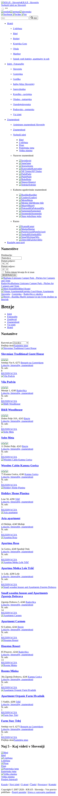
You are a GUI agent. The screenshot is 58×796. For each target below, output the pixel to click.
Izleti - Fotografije (15, 64)
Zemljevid (12, 319)
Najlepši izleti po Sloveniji (13, 5)
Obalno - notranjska (22, 99)
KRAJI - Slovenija (30, 2)
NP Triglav (37, 171)
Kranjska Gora (20, 43)
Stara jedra (36, 216)
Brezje (27, 418)
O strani (24, 784)
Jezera (30, 166)
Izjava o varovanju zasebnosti (41, 792)
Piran (21, 145)
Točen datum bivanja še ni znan (19, 272)
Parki (28, 174)
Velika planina (25, 150)
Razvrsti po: (6, 342)
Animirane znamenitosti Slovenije (29, 124)
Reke (28, 179)
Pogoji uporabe (19, 792)
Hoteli (10, 23)
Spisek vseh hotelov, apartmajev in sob (31, 59)
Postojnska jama (26, 148)
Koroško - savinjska (22, 94)
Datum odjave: (8, 266)
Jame (28, 163)
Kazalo (4, 784)
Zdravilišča (37, 240)
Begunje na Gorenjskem (32, 362)
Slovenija (17, 69)
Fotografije (12, 316)
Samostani (36, 211)
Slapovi (32, 182)
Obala (16, 48)
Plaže (29, 176)
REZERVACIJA (9, 275)
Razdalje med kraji (16, 242)
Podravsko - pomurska (23, 109)
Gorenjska (18, 74)
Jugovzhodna (19, 89)
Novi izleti (14, 784)
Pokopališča (38, 208)
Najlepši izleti (19, 134)
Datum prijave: (8, 261)
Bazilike (33, 195)
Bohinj (16, 38)
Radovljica (22, 390)
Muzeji (31, 205)
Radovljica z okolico (33, 294)
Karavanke (37, 168)
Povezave (42, 784)
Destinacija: (6, 255)
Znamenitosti (13, 119)
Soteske (32, 184)
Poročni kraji (39, 231)
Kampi (31, 226)
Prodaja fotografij (9, 779)
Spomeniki (37, 213)
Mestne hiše (38, 203)
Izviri (28, 160)
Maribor (17, 54)
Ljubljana (17, 28)
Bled (15, 33)
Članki (33, 784)
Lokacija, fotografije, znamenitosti (17, 365)
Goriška (17, 79)
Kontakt (52, 784)
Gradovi (33, 197)
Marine (31, 229)
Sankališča (36, 234)
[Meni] (6, 9)
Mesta (30, 200)
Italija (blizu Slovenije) (23, 84)
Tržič (17, 499)
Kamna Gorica (31, 474)
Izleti (9, 314)
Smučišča (34, 237)
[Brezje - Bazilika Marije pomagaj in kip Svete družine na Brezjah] (29, 299)
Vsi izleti (17, 114)
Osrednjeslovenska (22, 104)
